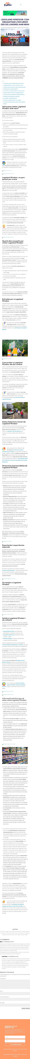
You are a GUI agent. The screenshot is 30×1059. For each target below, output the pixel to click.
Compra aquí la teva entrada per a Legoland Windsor (15, 335)
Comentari (3, 978)
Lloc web (2, 1002)
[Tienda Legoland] (15, 763)
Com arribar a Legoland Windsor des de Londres (14, 90)
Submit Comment (25, 1008)
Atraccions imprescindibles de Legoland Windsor (14, 94)
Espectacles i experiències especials (12, 96)
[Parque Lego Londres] (7, 236)
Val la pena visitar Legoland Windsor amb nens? (14, 83)
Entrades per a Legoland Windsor (11, 89)
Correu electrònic (4, 997)
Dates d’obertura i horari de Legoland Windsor (13, 92)
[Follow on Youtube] (16, 1022)
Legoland (19, 27)
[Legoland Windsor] (7, 170)
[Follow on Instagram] (9, 1022)
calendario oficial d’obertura (14, 431)
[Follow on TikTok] (12, 1022)
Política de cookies (16, 1049)
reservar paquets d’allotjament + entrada (12, 644)
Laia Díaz (4, 956)
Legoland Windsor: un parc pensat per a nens (13, 85)
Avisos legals (23, 1049)
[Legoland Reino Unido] (8, 173)
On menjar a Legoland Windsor (10, 98)
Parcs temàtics (25, 27)
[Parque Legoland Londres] (8, 578)
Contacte (15, 1050)
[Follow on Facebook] (19, 1022)
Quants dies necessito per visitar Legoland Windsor (15, 87)
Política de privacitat (7, 1049)
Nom (1, 991)
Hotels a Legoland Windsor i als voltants (12, 100)
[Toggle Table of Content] (3, 81)
